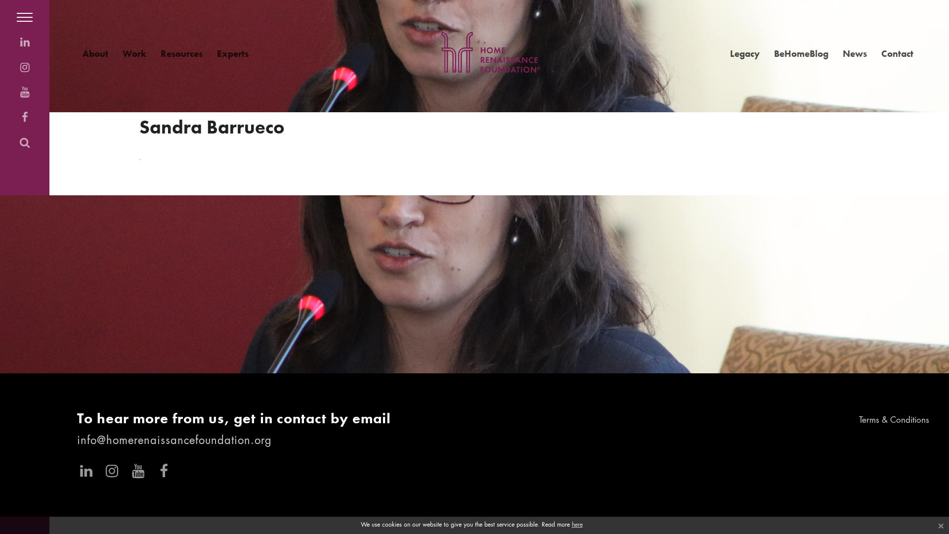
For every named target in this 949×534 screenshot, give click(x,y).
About (95, 53)
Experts (233, 53)
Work (134, 53)
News (855, 53)
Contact (897, 53)
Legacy (745, 53)
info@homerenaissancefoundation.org (174, 441)
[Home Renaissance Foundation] (490, 52)
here (577, 525)
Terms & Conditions (894, 420)
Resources (182, 53)
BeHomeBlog (801, 53)
